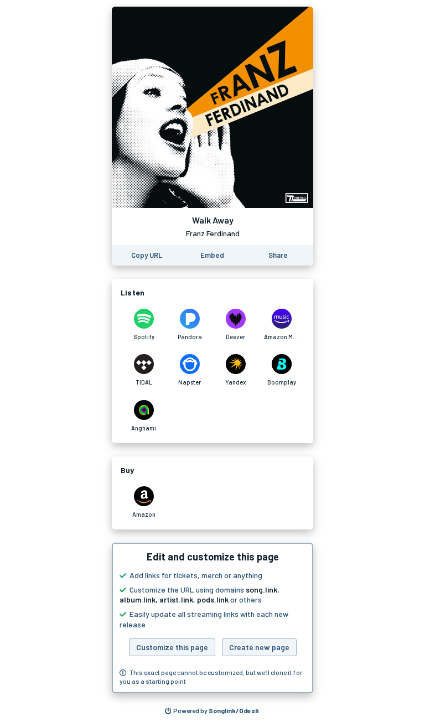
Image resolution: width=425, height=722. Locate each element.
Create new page (259, 647)
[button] (212, 617)
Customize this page (172, 647)
